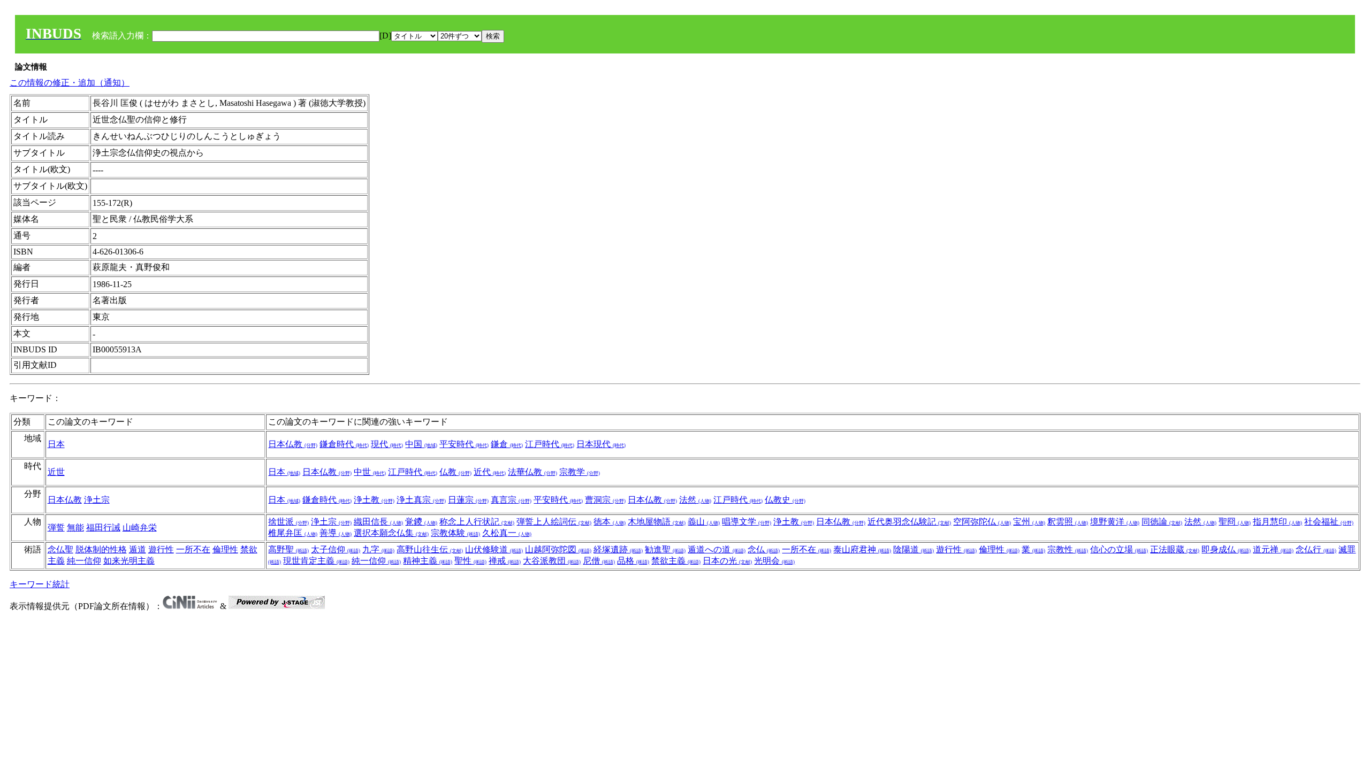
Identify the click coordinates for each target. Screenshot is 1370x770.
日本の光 (727, 560)
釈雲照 (1067, 521)
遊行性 (161, 549)
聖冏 (1235, 521)
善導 (335, 532)
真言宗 (511, 499)
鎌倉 (507, 444)
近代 (490, 471)
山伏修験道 (494, 549)
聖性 (470, 560)
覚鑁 (421, 521)
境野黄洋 (1114, 521)
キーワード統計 (40, 584)
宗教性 (1067, 549)
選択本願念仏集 (391, 532)
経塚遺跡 (618, 549)
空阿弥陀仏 (982, 521)
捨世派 (288, 521)
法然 (695, 499)
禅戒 (505, 560)
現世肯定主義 (316, 560)
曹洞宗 (605, 499)
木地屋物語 (657, 521)
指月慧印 (1277, 521)
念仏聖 (60, 549)
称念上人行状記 (476, 521)
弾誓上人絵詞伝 (553, 521)
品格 (633, 560)
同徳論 (1161, 521)
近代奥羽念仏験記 (909, 521)
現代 (387, 444)
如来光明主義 (129, 560)
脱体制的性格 (101, 549)
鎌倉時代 (344, 444)
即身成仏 (1226, 549)
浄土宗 (97, 499)
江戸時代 (549, 444)
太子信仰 (335, 549)
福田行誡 (103, 527)
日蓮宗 (468, 499)
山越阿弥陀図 (558, 549)
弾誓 (56, 527)
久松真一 (506, 532)
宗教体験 (455, 532)
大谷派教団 (552, 560)
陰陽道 (913, 549)
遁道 (137, 549)
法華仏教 (532, 471)
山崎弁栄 (140, 527)
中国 (421, 444)
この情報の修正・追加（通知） (70, 82)
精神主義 (427, 560)
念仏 (764, 549)
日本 (56, 444)
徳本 (609, 521)
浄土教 (374, 499)
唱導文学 (746, 521)
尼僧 (599, 560)
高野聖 (288, 549)
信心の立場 (1119, 549)
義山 (704, 521)
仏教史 (785, 499)
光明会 (774, 560)
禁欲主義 (676, 560)
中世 (370, 471)
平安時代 (464, 444)
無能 (75, 527)
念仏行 (1316, 549)
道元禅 (1273, 549)
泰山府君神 (862, 549)
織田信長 (378, 521)
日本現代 (601, 444)
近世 (56, 471)
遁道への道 (716, 549)
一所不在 (193, 549)
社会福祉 (1328, 521)
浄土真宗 (421, 499)
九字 (378, 549)
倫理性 (225, 549)
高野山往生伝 (430, 549)
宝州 (1029, 521)
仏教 (455, 471)
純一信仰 (84, 560)
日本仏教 (292, 444)
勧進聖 (665, 549)
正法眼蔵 (1174, 549)
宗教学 (579, 471)
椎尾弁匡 (292, 532)
